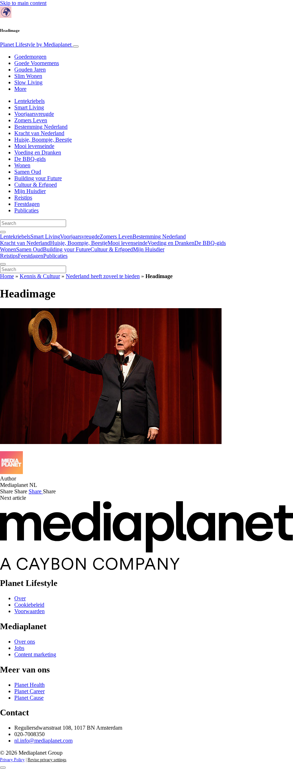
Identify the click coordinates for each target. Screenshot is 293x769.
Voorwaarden (29, 611)
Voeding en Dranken (37, 152)
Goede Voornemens (36, 63)
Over (20, 598)
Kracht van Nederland (39, 133)
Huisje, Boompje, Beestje (43, 140)
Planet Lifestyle (35, 44)
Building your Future (38, 178)
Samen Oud (27, 172)
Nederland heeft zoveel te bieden (103, 276)
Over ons (24, 642)
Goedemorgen (30, 57)
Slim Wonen (28, 76)
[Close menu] (3, 264)
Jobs (19, 648)
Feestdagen (27, 204)
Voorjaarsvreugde (34, 114)
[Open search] (3, 232)
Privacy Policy (12, 759)
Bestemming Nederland (41, 127)
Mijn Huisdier (30, 191)
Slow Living (28, 82)
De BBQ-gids (30, 159)
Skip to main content (23, 3)
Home (7, 276)
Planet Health (29, 685)
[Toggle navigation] (76, 46)
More (20, 89)
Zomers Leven (30, 120)
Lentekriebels (29, 101)
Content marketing (35, 654)
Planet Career (29, 691)
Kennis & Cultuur (40, 276)
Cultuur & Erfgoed (35, 185)
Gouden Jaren (30, 69)
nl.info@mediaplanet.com (43, 741)
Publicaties (26, 210)
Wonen (22, 165)
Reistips (23, 197)
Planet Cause (29, 698)
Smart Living (29, 107)
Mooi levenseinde (34, 146)
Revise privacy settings (47, 759)
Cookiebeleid (29, 605)
